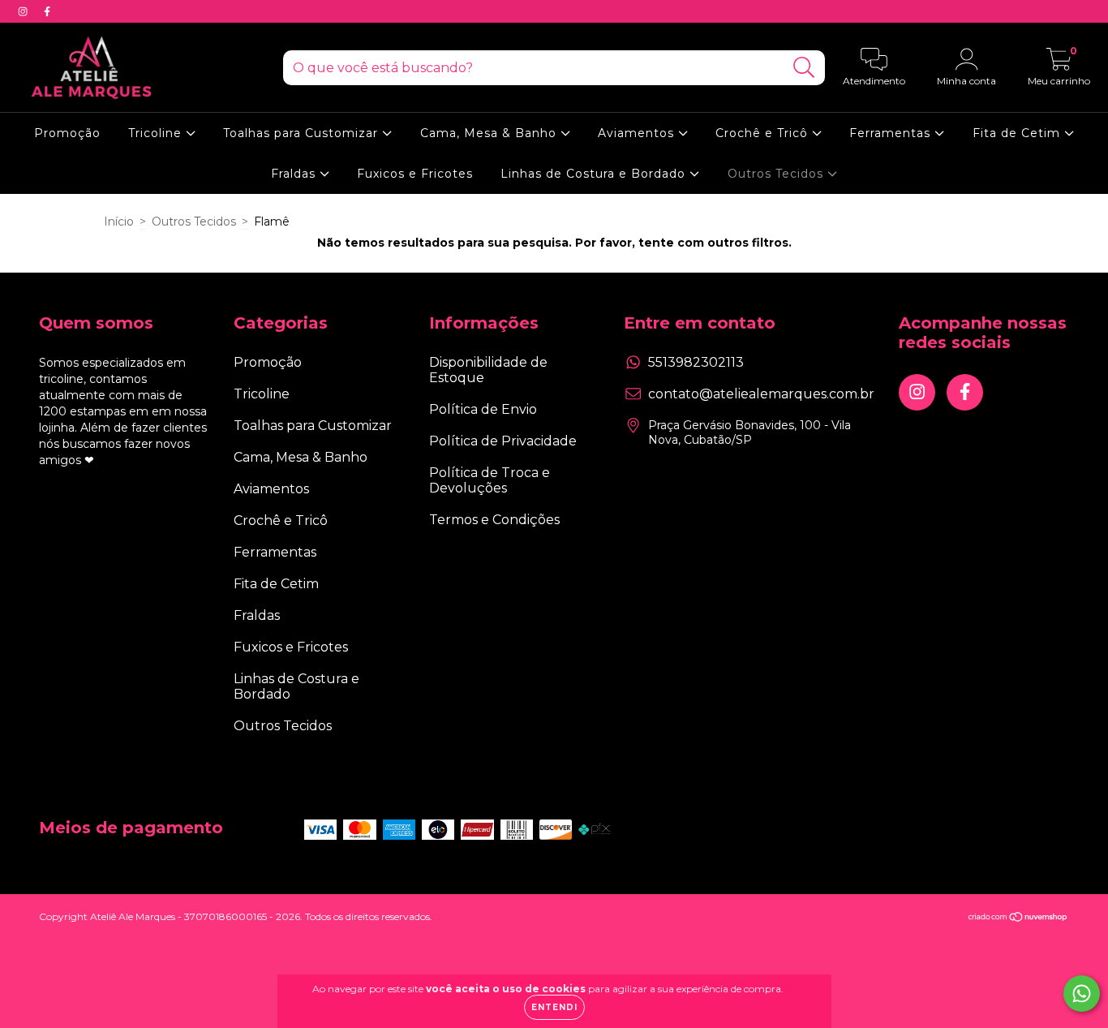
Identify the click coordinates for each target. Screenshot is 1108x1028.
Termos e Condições (494, 519)
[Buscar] (804, 68)
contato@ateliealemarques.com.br (761, 394)
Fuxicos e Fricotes (415, 173)
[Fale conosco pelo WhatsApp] (1081, 993)
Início (119, 221)
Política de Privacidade (503, 441)
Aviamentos (638, 133)
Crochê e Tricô (763, 133)
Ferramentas (891, 133)
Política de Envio (483, 409)
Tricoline (157, 133)
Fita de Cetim (1018, 133)
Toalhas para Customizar (302, 133)
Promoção (67, 133)
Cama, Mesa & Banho (490, 133)
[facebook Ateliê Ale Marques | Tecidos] (47, 11)
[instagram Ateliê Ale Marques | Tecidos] (24, 11)
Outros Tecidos (777, 173)
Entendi (554, 1007)
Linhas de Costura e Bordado (594, 173)
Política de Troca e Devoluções (489, 480)
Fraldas (295, 173)
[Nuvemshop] (1018, 918)
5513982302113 (696, 362)
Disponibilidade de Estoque (488, 370)
